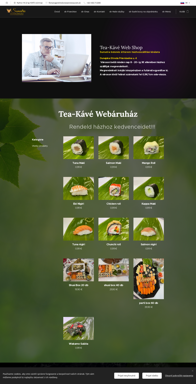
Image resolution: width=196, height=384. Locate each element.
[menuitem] (58, 11)
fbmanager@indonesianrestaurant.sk (65, 2)
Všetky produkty (40, 146)
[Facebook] (7, 2)
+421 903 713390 (94, 2)
